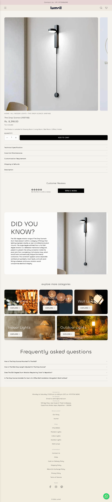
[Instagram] (56, 486)
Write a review (71, 190)
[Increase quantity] (15, 137)
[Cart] (106, 7)
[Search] (101, 7)
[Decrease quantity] (7, 137)
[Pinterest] (61, 486)
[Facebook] (50, 486)
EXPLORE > (15, 308)
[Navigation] (5, 7)
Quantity (8, 133)
